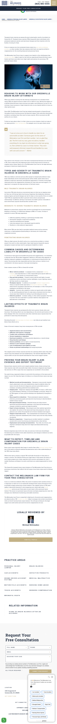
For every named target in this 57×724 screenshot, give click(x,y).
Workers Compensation (40, 590)
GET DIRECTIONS (10, 696)
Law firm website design (16, 714)
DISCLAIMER (25, 710)
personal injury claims (45, 447)
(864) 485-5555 (42, 4)
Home (3, 19)
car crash (39, 47)
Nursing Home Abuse (39, 585)
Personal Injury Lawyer (12, 566)
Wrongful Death (12, 595)
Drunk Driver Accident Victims (15, 579)
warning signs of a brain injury (24, 320)
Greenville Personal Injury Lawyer (17, 19)
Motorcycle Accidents (15, 585)
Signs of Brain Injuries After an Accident (25, 612)
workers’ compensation (43, 283)
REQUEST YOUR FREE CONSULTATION (28, 8)
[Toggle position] (49, 677)
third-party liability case (38, 284)
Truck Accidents (12, 590)
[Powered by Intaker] (44, 720)
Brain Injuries (36, 566)
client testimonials (20, 123)
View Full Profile (30, 539)
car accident (13, 275)
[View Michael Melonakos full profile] (31, 522)
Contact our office (9, 57)
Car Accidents (11, 573)
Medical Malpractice (39, 578)
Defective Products (39, 573)
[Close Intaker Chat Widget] (52, 677)
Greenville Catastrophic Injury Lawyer (40, 19)
